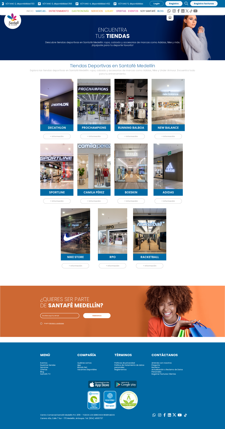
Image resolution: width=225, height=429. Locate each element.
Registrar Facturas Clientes (164, 374)
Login (157, 3)
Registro (174, 3)
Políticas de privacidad (124, 363)
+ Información (57, 136)
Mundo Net (82, 367)
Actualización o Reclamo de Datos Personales (167, 370)
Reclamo (156, 367)
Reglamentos (120, 369)
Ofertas (43, 369)
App (79, 365)
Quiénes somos (84, 363)
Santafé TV (45, 374)
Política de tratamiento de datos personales (129, 366)
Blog (42, 371)
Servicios (44, 367)
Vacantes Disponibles (87, 369)
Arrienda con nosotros (162, 363)
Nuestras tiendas (47, 365)
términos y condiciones (56, 323)
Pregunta (156, 365)
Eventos (43, 363)
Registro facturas (204, 3)
